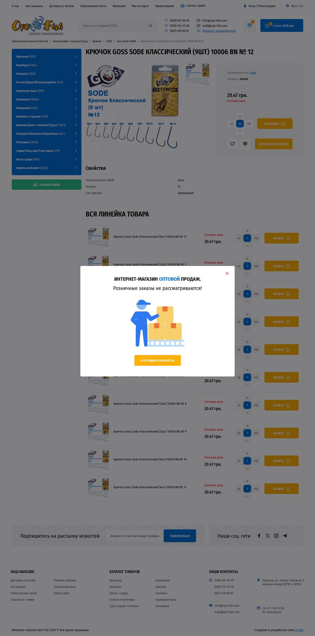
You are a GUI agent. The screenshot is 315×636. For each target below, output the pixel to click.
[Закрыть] (227, 273)
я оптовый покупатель (157, 360)
